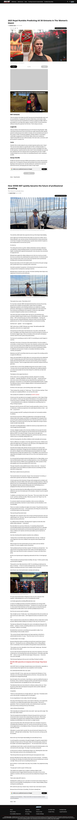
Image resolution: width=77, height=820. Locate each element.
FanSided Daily (62, 809)
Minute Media (8, 816)
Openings (27, 809)
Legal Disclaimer (63, 811)
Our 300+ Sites (51, 809)
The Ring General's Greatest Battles (35, 1)
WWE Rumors (20, 1)
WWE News (14, 1)
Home (11, 177)
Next (44, 66)
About (26, 1)
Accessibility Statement (15, 813)
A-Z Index (27, 813)
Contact (38, 809)
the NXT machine (35, 394)
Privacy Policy (28, 811)
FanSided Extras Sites (48, 1)
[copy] (17, 28)
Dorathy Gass (12, 25)
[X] (67, 1)
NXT (15, 801)
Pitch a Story (13, 811)
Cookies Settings (40, 813)
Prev (14, 66)
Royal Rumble (17, 177)
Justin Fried (12, 193)
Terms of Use (39, 811)
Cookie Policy (51, 811)
